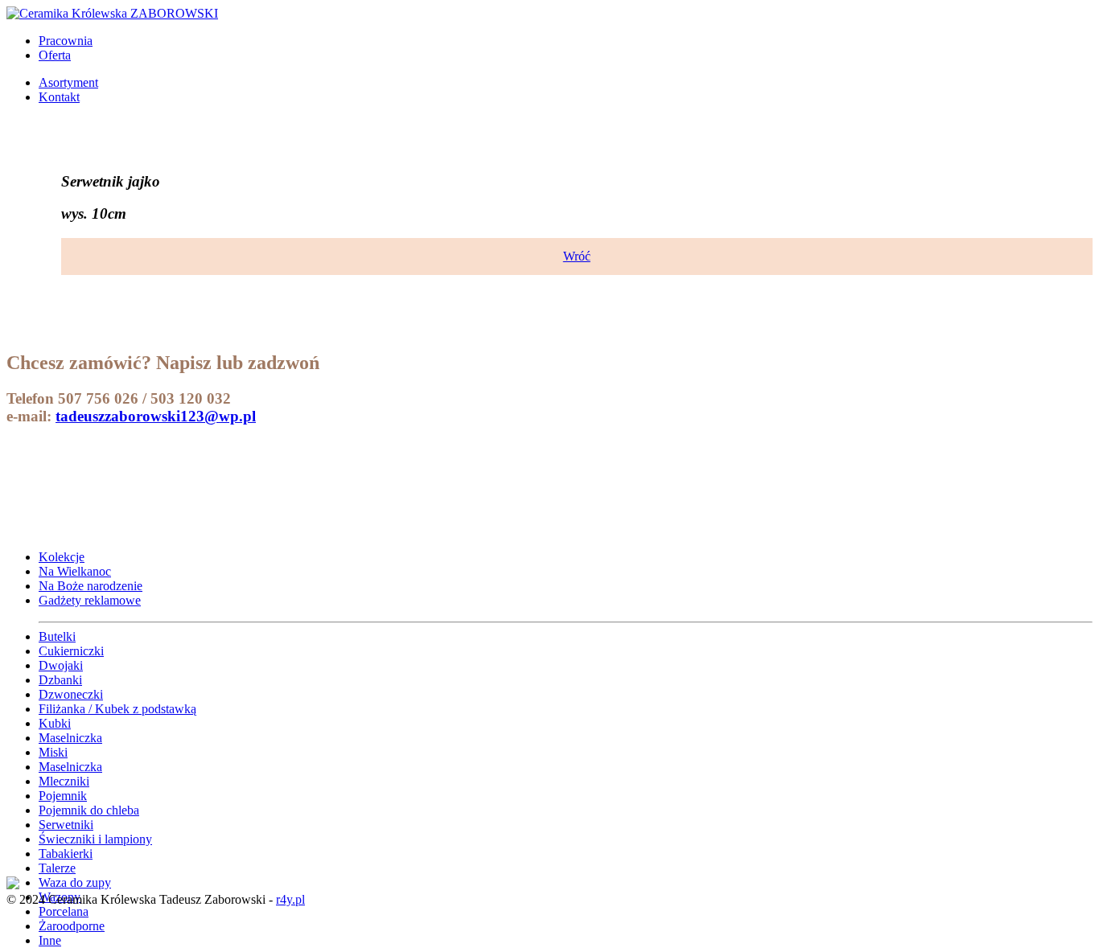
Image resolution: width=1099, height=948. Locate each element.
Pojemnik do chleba (89, 810)
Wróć (577, 256)
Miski (53, 752)
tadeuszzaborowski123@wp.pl (156, 416)
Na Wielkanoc (75, 571)
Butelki (57, 636)
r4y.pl (290, 899)
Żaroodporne (72, 926)
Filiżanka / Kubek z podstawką (117, 709)
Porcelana (63, 911)
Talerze (57, 868)
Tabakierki (66, 853)
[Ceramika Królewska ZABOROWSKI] (112, 13)
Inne (50, 940)
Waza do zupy (75, 882)
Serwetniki (66, 824)
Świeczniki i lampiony (95, 839)
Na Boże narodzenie (90, 586)
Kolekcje (61, 557)
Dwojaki (61, 665)
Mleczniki (64, 781)
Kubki (55, 723)
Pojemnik (63, 795)
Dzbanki (60, 680)
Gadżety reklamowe (90, 600)
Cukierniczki (71, 651)
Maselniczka (70, 738)
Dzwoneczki (71, 694)
